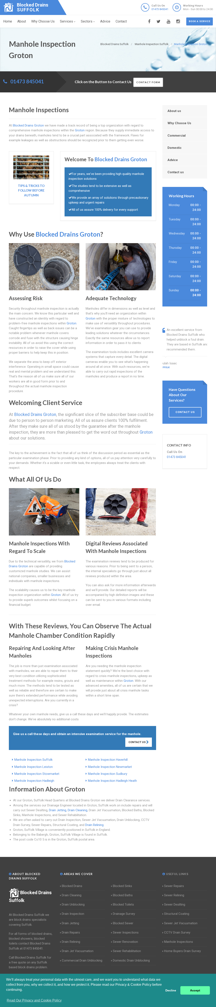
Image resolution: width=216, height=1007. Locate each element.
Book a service (199, 21)
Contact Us (137, 742)
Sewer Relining (174, 895)
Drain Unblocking (73, 904)
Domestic (174, 148)
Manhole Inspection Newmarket (110, 767)
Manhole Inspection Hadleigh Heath (112, 781)
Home (7, 21)
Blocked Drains (72, 886)
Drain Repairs (71, 932)
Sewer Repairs (174, 886)
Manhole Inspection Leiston (33, 767)
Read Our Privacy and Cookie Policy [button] (34, 1000)
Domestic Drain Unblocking (131, 960)
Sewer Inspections (126, 932)
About (21, 21)
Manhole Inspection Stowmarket (36, 774)
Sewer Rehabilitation (127, 951)
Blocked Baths (123, 895)
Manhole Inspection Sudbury (107, 774)
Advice (105, 21)
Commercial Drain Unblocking (82, 960)
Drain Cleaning (77, 810)
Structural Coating (176, 914)
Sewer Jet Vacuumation (180, 923)
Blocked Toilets (123, 904)
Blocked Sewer (123, 923)
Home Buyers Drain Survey (182, 951)
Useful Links (176, 874)
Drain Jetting (57, 810)
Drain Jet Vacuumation (77, 951)
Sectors (86, 21)
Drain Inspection (73, 914)
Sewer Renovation (125, 942)
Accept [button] (195, 990)
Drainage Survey (124, 914)
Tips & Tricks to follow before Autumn (31, 190)
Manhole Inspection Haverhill (108, 760)
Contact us (175, 172)
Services (66, 21)
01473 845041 (159, 9)
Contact (121, 21)
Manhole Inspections (178, 942)
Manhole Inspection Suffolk (33, 760)
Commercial (176, 135)
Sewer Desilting (174, 904)
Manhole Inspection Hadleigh (34, 781)
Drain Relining (94, 825)
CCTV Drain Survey (177, 932)
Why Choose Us (43, 21)
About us (174, 111)
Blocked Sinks (122, 886)
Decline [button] (170, 990)
